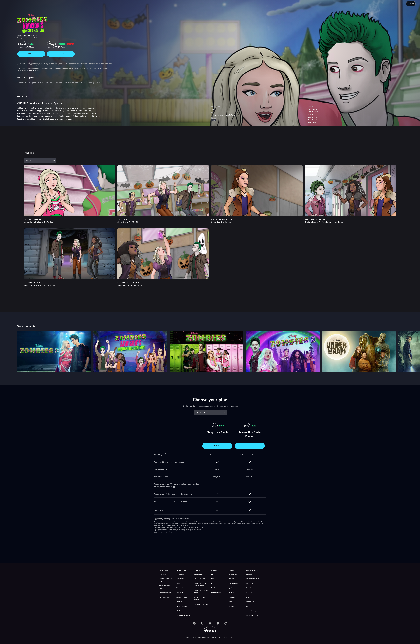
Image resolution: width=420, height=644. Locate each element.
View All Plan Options (25, 77)
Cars (247, 606)
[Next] (416, 351)
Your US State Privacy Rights (165, 587)
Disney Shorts (232, 592)
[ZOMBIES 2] (283, 351)
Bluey (247, 597)
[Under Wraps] (359, 351)
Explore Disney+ (181, 574)
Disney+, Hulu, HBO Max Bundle (201, 591)
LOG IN (411, 4)
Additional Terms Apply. (33, 70)
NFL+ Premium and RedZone (199, 598)
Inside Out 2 (249, 583)
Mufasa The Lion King (252, 615)
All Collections (233, 574)
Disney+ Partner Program (183, 615)
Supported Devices (181, 597)
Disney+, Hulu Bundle (200, 578)
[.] (194, 623)
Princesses (231, 606)
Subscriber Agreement (165, 592)
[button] (183, 571)
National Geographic (217, 592)
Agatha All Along (251, 611)
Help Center (179, 592)
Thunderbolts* (250, 601)
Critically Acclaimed (234, 583)
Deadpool (249, 574)
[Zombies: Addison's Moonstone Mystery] (130, 351)
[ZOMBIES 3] (54, 351)
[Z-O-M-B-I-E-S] (206, 351)
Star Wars (214, 588)
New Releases (180, 583)
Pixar (212, 578)
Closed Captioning (181, 606)
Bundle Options (198, 574)
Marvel (213, 583)
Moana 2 (248, 588)
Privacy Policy (162, 574)
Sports (230, 588)
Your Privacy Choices (164, 597)
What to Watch (180, 588)
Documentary (232, 597)
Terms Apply (158, 518)
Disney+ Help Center (206, 531)
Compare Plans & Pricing (201, 604)
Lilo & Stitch (249, 592)
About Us (179, 601)
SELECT (31, 54)
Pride (230, 601)
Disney (213, 574)
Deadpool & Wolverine (252, 578)
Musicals (231, 578)
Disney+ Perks (180, 578)
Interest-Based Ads (164, 602)
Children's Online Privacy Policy (166, 580)
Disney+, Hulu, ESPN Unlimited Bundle (200, 584)
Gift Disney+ (179, 611)
